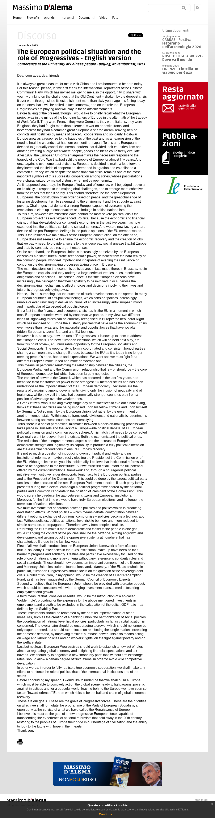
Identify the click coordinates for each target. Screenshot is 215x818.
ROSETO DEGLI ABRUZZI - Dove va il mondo (182, 58)
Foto (115, 18)
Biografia (32, 18)
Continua (105, 814)
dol (206, 799)
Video (103, 18)
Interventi (66, 18)
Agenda (49, 18)
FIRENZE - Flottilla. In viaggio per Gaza (180, 71)
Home (17, 18)
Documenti (87, 18)
